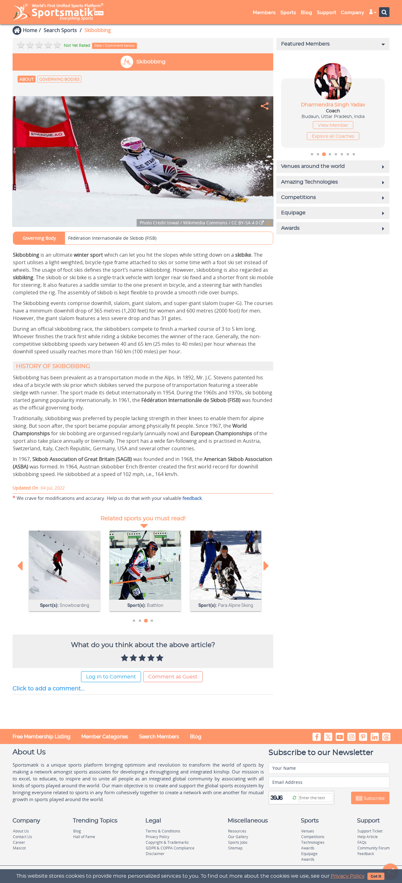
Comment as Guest (173, 676)
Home (30, 30)
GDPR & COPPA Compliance (170, 848)
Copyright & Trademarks (167, 842)
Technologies (312, 842)
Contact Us (22, 836)
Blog (195, 737)
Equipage (309, 853)
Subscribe (373, 798)
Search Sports (60, 30)
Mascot (19, 848)
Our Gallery (238, 836)
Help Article (367, 836)
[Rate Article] (160, 658)
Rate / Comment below (114, 45)
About (26, 79)
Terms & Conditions (163, 831)
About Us (21, 831)
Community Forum (373, 848)
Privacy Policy (348, 876)
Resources (237, 831)
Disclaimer (155, 853)
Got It (376, 876)
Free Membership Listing (41, 737)
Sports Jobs (237, 842)
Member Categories (104, 737)
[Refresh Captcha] (294, 797)
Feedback (365, 853)
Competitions (312, 836)
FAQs (362, 842)
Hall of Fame (84, 836)
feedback (192, 498)
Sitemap (235, 848)
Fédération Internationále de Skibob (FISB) (112, 238)
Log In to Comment (111, 676)
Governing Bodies (59, 79)
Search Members (159, 737)
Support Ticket (370, 831)
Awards (307, 848)
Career (19, 842)
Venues (307, 831)
